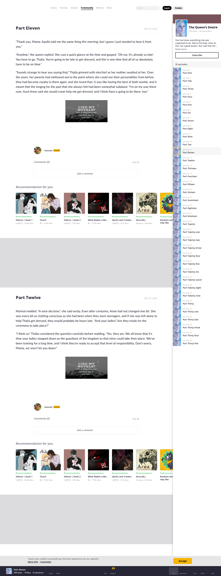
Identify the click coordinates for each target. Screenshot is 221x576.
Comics (64, 7)
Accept (183, 561)
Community (87, 7)
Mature (100, 7)
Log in (167, 8)
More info (33, 561)
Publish (178, 8)
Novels (74, 7)
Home (54, 7)
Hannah (48, 150)
